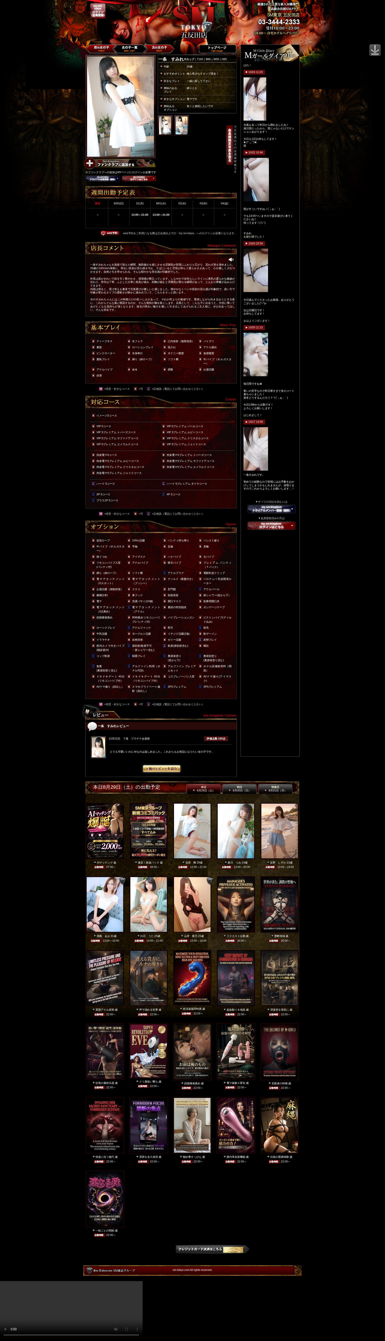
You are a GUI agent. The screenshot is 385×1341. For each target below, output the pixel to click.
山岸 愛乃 (190, 936)
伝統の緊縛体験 (279, 1156)
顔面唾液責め (192, 1083)
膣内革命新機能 (236, 1156)
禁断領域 (279, 936)
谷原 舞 (190, 862)
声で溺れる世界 (148, 1009)
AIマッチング (105, 862)
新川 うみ (234, 862)
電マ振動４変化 (236, 1083)
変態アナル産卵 (105, 1009)
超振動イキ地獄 (236, 1009)
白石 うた (147, 936)
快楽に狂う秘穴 (105, 1156)
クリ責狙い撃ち (148, 1081)
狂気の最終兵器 (105, 1083)
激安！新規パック (148, 862)
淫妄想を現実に (279, 1009)
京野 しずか (278, 862)
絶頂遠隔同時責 (192, 1008)
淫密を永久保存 (148, 1156)
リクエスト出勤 (236, 936)
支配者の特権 (280, 1083)
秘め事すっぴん (192, 1156)
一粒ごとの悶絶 (105, 1230)
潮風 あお (103, 936)
